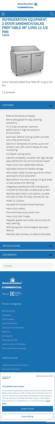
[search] (51, 14)
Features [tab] (8, 105)
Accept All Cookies (27, 409)
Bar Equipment (8, 310)
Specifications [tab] (11, 245)
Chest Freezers (8, 319)
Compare (10, 92)
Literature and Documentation (15, 365)
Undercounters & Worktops (13, 344)
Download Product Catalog (14, 348)
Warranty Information (11, 369)
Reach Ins (6, 331)
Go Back (8, 265)
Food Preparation (10, 323)
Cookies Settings (27, 416)
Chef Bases (6, 315)
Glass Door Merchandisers (13, 327)
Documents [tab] (9, 254)
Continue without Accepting (44, 376)
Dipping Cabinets (9, 340)
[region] (27, 397)
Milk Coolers (7, 336)
